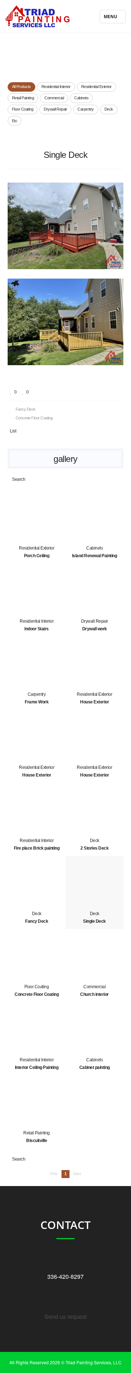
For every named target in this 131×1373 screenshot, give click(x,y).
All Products (21, 86)
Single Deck (66, 155)
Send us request (65, 1316)
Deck (108, 109)
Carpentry (86, 109)
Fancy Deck (25, 409)
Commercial (54, 98)
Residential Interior (56, 86)
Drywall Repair (55, 109)
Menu (110, 18)
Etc (14, 121)
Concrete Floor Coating (34, 418)
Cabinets (81, 98)
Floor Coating (22, 109)
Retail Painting (23, 98)
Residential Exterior (96, 86)
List (13, 431)
